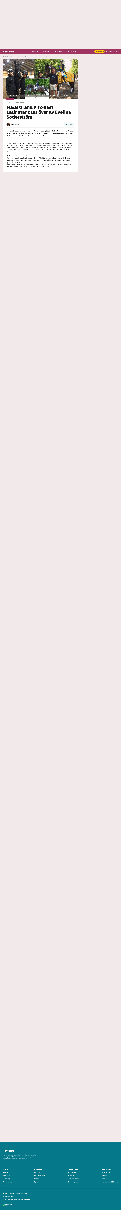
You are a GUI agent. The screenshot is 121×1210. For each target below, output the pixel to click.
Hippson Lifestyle (40, 1175)
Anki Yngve (15, 124)
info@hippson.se (8, 1196)
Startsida (6, 57)
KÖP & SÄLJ (72, 51)
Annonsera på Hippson (110, 1182)
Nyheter (13, 57)
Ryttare (36, 1182)
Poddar (36, 1179)
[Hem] (8, 51)
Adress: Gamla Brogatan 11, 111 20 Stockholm (16, 1199)
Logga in (109, 51)
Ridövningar (72, 1172)
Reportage (6, 1175)
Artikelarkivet (7, 1182)
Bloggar (37, 1172)
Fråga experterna (74, 1182)
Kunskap (71, 1175)
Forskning (6, 1179)
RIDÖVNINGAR (58, 51)
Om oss (104, 1175)
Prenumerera (99, 51)
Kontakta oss (106, 1179)
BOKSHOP (46, 51)
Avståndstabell (73, 1179)
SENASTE (35, 51)
